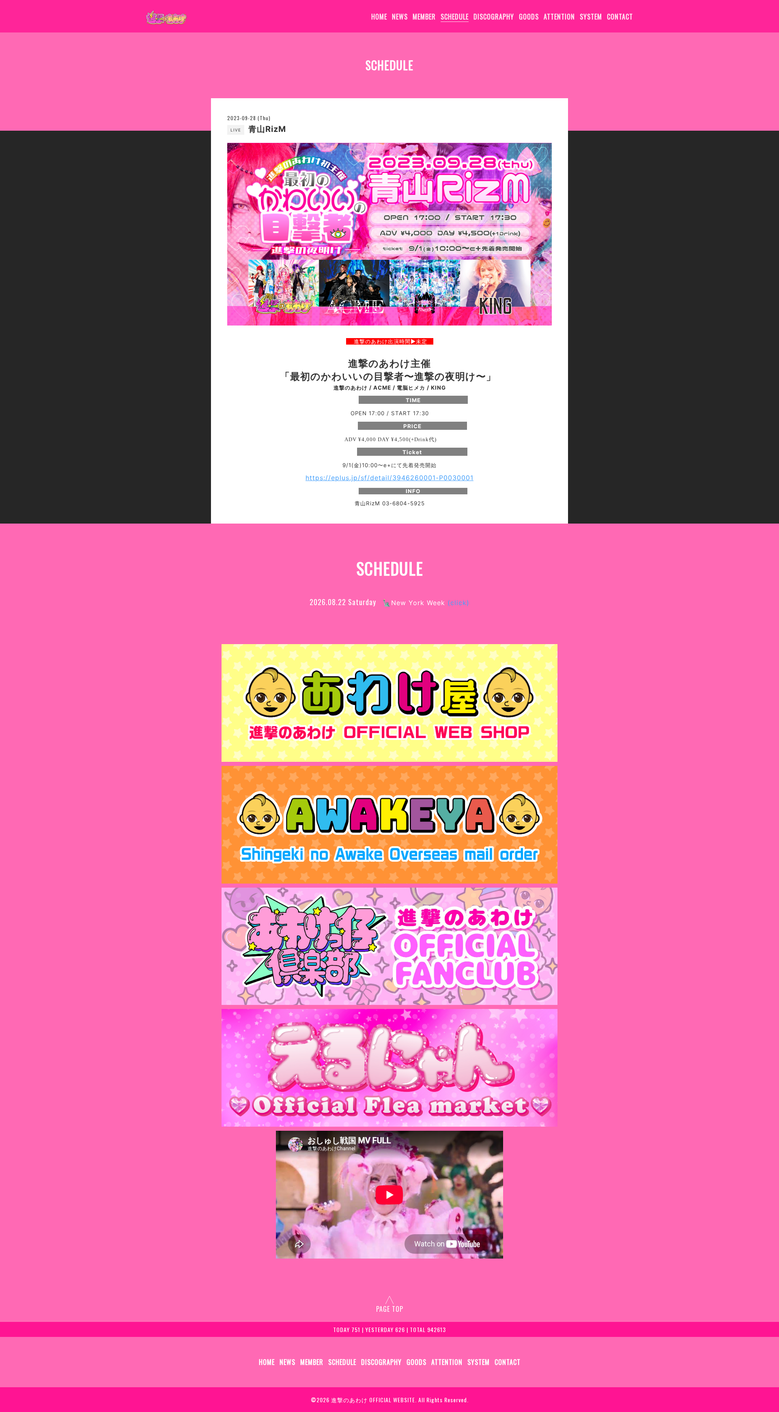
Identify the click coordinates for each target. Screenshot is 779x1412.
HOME (379, 17)
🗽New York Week (426, 603)
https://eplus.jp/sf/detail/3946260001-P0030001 (389, 478)
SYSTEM (591, 17)
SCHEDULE (455, 17)
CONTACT (620, 17)
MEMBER (424, 17)
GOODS (529, 17)
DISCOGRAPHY (493, 17)
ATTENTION (559, 17)
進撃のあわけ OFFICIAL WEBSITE (373, 1399)
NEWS (400, 17)
